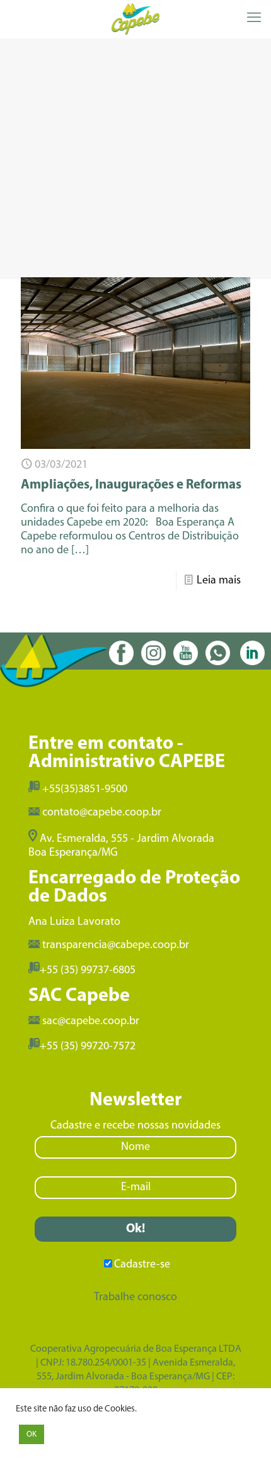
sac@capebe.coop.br (90, 1021)
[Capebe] (135, 19)
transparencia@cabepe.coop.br (115, 945)
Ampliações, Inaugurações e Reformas (131, 485)
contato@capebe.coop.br (101, 813)
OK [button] (31, 1434)
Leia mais (219, 581)
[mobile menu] (254, 19)
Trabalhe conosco (135, 1297)
